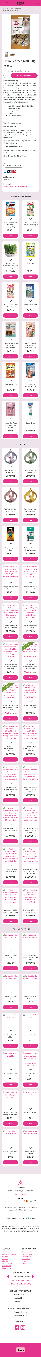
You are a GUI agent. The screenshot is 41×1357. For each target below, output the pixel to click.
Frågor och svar (7, 1252)
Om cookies (26, 1259)
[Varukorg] (38, 2)
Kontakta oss (6, 1268)
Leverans (5, 1259)
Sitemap (24, 1261)
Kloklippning (6, 1266)
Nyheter (24, 1263)
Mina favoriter (7, 1263)
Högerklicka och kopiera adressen (15, 186)
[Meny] (3, 2)
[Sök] (7, 3)
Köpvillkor (5, 1261)
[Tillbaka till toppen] (34, 1352)
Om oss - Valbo (27, 1252)
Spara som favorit (14, 165)
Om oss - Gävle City (28, 1254)
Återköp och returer (9, 1254)
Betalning (5, 1256)
